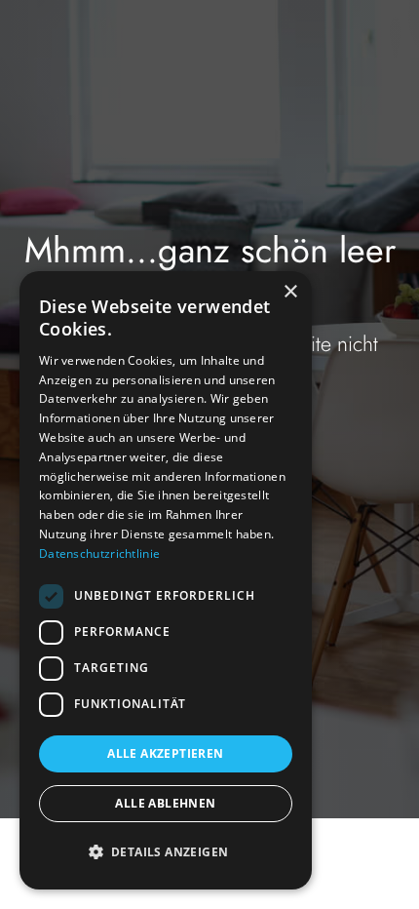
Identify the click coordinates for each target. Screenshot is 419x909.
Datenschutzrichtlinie (99, 553)
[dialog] (165, 580)
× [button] (290, 292)
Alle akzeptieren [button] (165, 753)
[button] (165, 852)
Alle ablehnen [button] (165, 803)
